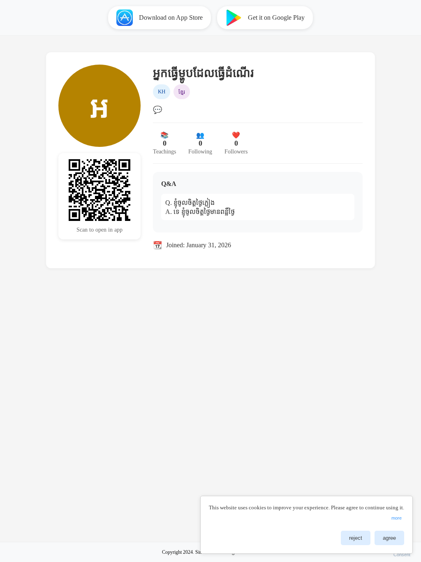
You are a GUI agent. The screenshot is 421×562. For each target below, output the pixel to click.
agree (389, 538)
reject (355, 538)
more (396, 518)
